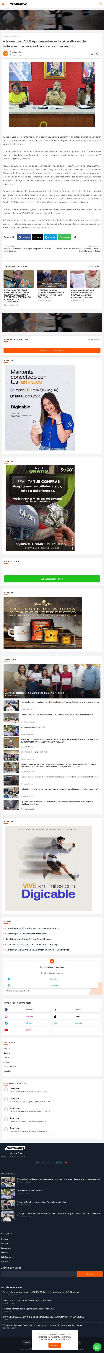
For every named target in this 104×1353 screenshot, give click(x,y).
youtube (29, 1030)
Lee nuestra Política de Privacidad (55, 1339)
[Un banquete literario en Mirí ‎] (11, 730)
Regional (14, 36)
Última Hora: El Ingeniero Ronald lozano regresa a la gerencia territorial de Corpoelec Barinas (59, 777)
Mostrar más (93, 266)
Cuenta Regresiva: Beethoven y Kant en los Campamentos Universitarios (37, 950)
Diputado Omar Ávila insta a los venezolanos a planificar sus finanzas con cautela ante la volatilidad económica (57, 803)
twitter (78, 1010)
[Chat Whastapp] (97, 1347)
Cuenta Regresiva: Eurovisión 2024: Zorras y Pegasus (28, 939)
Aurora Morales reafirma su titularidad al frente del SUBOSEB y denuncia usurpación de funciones (83, 293)
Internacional (9, 1058)
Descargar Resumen (54, 579)
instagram (29, 1016)
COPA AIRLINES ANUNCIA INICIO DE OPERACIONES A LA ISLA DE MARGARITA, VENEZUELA (43, 1317)
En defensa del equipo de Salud (34, 752)
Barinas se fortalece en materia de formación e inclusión (41, 1202)
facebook (29, 1010)
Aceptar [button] (54, 1345)
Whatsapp (65, 237)
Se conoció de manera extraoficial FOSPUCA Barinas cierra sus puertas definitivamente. (57, 715)
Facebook (26, 237)
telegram (53, 979)
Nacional (7, 1053)
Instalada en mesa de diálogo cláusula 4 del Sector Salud (28, 1309)
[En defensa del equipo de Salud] (11, 755)
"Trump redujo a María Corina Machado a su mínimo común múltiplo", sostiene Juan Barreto (43, 1325)
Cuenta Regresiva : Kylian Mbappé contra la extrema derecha (32, 928)
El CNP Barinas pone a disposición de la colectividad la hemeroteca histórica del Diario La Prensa (51, 293)
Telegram (51, 237)
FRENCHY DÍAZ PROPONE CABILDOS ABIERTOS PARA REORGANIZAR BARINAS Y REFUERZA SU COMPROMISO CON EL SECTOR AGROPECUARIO (17, 296)
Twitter (38, 237)
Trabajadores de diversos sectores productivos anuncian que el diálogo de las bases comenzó (59, 789)
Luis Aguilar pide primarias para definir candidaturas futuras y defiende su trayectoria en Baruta (60, 702)
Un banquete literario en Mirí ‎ (33, 727)
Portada (6, 36)
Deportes (7, 1071)
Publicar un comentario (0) (52, 350)
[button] (101, 3)
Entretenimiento (10, 1067)
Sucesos (7, 1062)
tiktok (78, 1016)
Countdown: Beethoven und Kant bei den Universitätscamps (31, 944)
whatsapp (54, 986)
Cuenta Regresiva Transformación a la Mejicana (26, 934)
